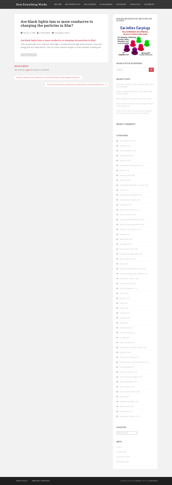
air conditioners (126, 141)
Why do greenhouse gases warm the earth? (134, 98)
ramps (122, 308)
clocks (122, 190)
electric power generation (130, 224)
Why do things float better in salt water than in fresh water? (134, 92)
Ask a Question (90, 4)
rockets (123, 313)
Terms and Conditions (41, 481)
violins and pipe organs (129, 377)
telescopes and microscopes (131, 347)
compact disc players (128, 200)
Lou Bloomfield (106, 4)
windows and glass (127, 401)
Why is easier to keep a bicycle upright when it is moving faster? (135, 104)
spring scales (125, 327)
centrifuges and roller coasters (132, 185)
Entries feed (121, 452)
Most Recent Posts (72, 4)
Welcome (57, 4)
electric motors (126, 214)
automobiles (125, 155)
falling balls (124, 239)
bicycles (123, 170)
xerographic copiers (62, 33)
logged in (28, 70)
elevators (123, 234)
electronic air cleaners (128, 229)
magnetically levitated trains (131, 268)
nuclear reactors (126, 283)
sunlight (123, 337)
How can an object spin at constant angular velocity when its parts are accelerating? (134, 112)
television (123, 352)
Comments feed (123, 456)
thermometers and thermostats (133, 362)
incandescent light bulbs (129, 254)
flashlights (124, 244)
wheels (122, 396)
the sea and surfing (127, 357)
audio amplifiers (126, 150)
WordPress (154, 481)
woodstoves (125, 411)
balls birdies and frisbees (130, 165)
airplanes (123, 146)
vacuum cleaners (126, 372)
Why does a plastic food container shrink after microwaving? (135, 85)
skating (122, 323)
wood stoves (125, 406)
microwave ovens (127, 278)
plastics (123, 298)
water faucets (125, 387)
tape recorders (126, 342)
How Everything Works (31, 4)
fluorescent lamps (127, 249)
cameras (123, 180)
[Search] (151, 70)
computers (124, 205)
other (122, 293)
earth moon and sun (128, 209)
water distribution (127, 382)
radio (122, 303)
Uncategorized (125, 367)
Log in (118, 447)
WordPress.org (122, 461)
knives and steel (126, 259)
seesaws (123, 318)
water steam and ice (128, 391)
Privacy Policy (22, 481)
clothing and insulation (129, 195)
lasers (122, 264)
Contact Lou (135, 4)
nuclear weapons (126, 288)
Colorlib (138, 481)
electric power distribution (130, 219)
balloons (123, 160)
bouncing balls (125, 175)
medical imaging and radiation (132, 273)
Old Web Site (149, 4)
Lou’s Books (121, 4)
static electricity (126, 332)
